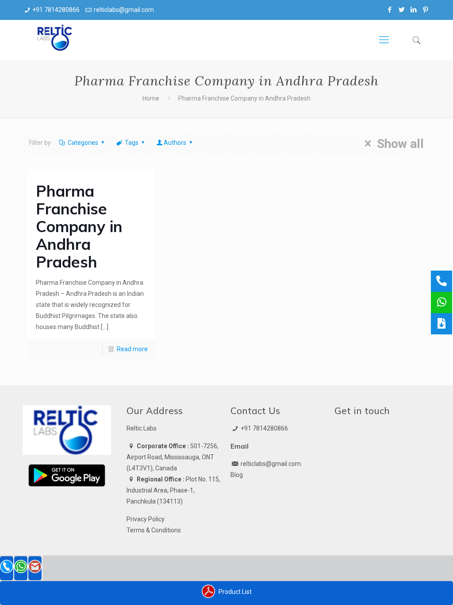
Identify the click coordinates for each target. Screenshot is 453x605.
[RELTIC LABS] (55, 40)
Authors (175, 142)
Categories (83, 142)
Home (150, 98)
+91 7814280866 (56, 9)
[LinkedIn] (413, 10)
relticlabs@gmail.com (124, 9)
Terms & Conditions (154, 530)
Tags (131, 142)
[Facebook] (390, 10)
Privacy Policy (146, 519)
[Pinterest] (425, 10)
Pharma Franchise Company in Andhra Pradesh (79, 226)
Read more (132, 349)
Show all (400, 143)
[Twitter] (402, 10)
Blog (236, 474)
